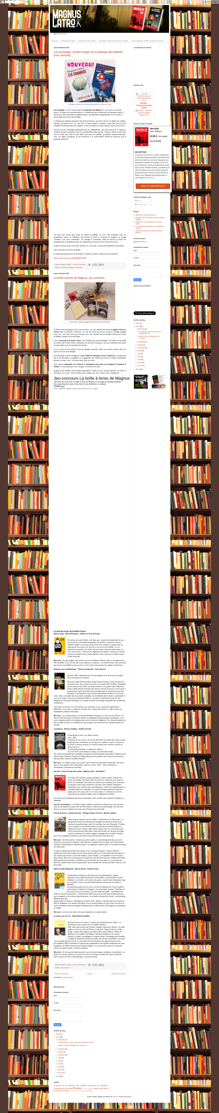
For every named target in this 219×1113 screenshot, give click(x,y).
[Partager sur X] (98, 264)
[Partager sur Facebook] (100, 264)
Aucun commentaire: (79, 264)
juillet (140, 351)
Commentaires (141, 204)
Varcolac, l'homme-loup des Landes (113, 41)
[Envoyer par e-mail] (93, 264)
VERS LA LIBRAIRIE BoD (153, 186)
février (140, 363)
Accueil (54, 41)
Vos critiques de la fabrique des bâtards (81, 1090)
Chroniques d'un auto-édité (63, 1088)
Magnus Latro (144, 115)
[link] (70, 258)
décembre (141, 329)
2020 (138, 369)
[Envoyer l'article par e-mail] (89, 264)
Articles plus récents (61, 974)
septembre (141, 348)
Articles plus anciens (118, 974)
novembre (141, 342)
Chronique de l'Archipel (98, 1085)
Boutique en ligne (68, 41)
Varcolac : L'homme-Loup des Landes (144, 105)
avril (139, 357)
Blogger (129, 1097)
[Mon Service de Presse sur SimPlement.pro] (60, 34)
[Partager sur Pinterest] (103, 264)
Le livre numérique (88, 1088)
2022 (138, 323)
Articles (139, 201)
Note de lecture (65, 967)
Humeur (77, 1088)
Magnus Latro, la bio (87, 41)
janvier (140, 365)
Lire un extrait (155, 141)
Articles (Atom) (68, 977)
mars (139, 359)
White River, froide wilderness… (146, 215)
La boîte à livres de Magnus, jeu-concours (79, 277)
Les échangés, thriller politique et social (147, 41)
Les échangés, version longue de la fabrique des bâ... (149, 332)
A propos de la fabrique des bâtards (71, 267)
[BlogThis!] (95, 264)
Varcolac (65, 1091)
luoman (115, 1097)
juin (139, 354)
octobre (140, 345)
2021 (138, 326)
